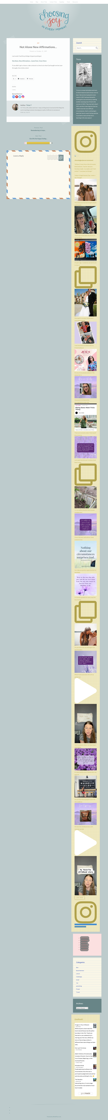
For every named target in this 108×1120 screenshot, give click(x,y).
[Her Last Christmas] (94, 1049)
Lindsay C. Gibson (79, 1062)
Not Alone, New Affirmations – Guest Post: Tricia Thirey (29, 61)
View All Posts (25, 112)
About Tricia (44, 2)
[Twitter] (19, 96)
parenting (79, 986)
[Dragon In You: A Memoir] (94, 1027)
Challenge (79, 976)
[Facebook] (13, 96)
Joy (38, 43)
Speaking (61, 2)
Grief (77, 980)
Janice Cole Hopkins (79, 1067)
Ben (77, 967)
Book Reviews (80, 970)
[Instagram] (23, 96)
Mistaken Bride (79, 1065)
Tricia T (29, 105)
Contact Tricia (53, 2)
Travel (68, 2)
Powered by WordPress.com (54, 1116)
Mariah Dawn (78, 1026)
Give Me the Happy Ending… (38, 137)
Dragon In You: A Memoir (82, 1025)
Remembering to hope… (38, 129)
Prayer (78, 989)
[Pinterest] (16, 96)
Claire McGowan (79, 1049)
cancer (78, 973)
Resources (75, 2)
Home (31, 2)
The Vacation (78, 1079)
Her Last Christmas (80, 1048)
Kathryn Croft (78, 1081)
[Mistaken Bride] (94, 1068)
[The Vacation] (94, 1081)
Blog (37, 2)
